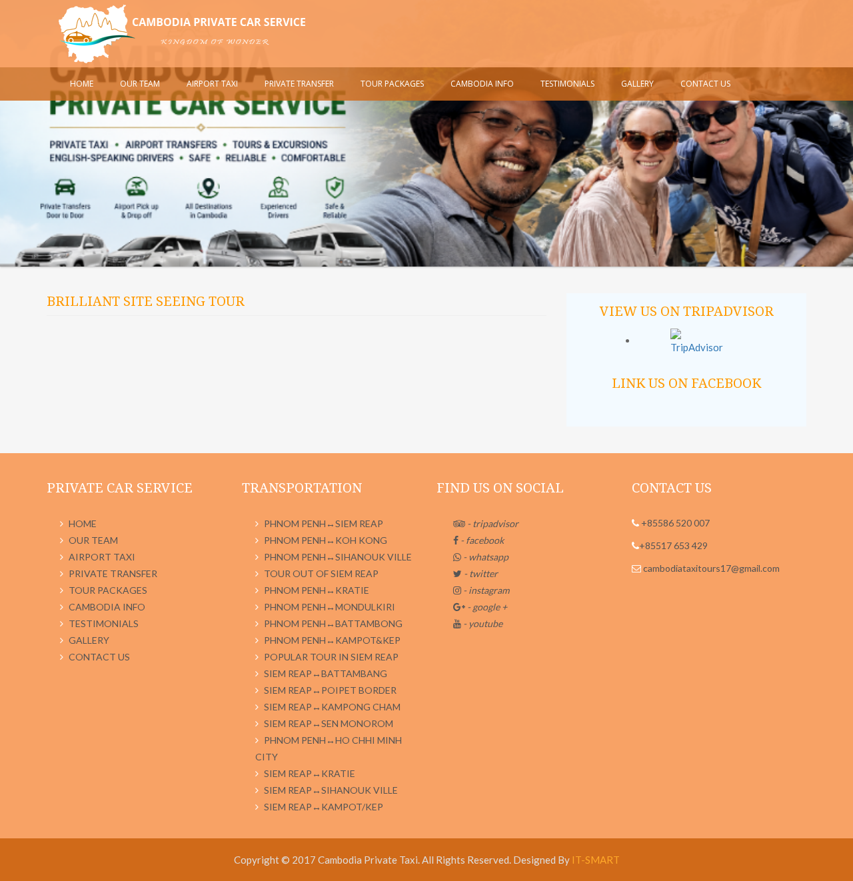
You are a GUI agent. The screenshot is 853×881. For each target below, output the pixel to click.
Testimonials (567, 83)
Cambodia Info (482, 83)
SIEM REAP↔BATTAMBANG (325, 673)
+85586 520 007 (674, 522)
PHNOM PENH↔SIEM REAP (323, 523)
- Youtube (481, 623)
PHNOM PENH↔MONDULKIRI (329, 606)
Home (81, 83)
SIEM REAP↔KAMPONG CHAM (332, 706)
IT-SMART (596, 860)
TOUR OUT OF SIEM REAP (321, 573)
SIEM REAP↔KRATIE (309, 773)
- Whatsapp (484, 556)
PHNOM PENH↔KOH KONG (325, 540)
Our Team (140, 83)
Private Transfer (299, 83)
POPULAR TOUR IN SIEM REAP (331, 656)
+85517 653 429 (673, 545)
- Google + (486, 606)
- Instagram (485, 590)
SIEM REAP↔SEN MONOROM (328, 723)
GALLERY (637, 83)
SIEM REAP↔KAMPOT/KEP (323, 806)
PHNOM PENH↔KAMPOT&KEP (332, 640)
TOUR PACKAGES (392, 83)
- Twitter (480, 573)
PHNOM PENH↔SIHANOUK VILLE (338, 556)
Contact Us (705, 83)
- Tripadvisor (491, 523)
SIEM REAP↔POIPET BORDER (330, 690)
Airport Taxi (212, 83)
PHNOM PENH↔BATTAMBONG (333, 623)
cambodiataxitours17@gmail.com (710, 568)
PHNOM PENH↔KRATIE (316, 590)
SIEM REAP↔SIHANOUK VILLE (331, 790)
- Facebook (481, 540)
